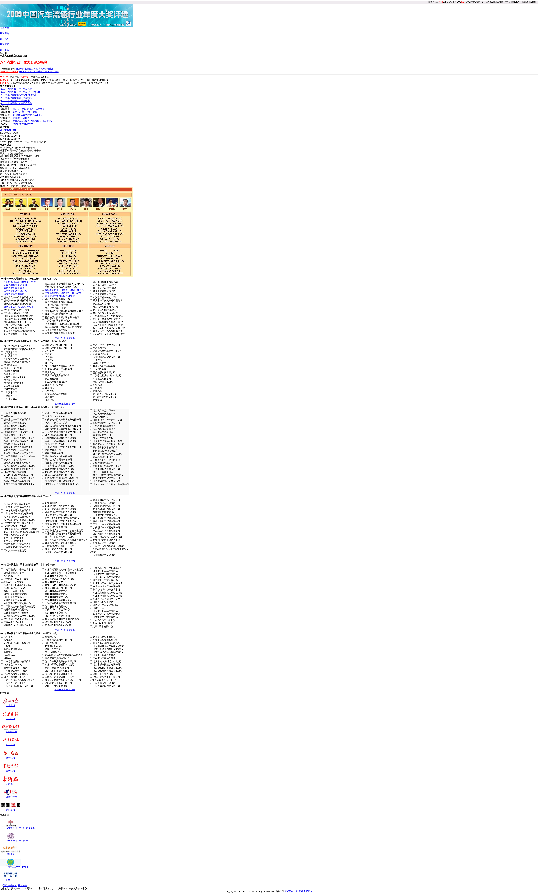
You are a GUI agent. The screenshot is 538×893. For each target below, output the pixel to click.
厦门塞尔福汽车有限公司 (105, 447)
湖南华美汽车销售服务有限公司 (19, 523)
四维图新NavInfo (53, 646)
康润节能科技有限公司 (15, 677)
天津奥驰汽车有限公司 (15, 550)
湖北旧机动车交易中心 (56, 591)
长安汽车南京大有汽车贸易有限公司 (63, 432)
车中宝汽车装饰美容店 (104, 658)
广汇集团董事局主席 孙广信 (106, 319)
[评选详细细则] (7, 68)
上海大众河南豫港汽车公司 (17, 462)
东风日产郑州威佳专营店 (16, 450)
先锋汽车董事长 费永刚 (15, 285)
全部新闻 (298, 891)
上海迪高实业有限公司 (104, 674)
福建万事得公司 (53, 450)
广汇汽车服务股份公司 (56, 382)
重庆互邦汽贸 (99, 348)
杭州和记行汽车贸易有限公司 (107, 540)
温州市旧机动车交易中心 (57, 609)
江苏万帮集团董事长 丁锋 (57, 299)
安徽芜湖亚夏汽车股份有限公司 (19, 349)
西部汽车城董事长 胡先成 (105, 313)
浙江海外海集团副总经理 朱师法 (20, 300)
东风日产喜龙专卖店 (55, 416)
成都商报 (10, 744)
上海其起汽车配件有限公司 (58, 671)
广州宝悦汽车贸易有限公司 (17, 507)
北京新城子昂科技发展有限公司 (108, 652)
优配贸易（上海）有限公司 (58, 683)
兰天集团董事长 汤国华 (104, 291)
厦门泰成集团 (10, 380)
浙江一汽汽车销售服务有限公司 (108, 475)
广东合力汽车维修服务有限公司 (60, 509)
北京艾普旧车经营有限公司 (58, 588)
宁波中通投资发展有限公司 (106, 469)
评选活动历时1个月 (22, 118)
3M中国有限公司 (53, 652)
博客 (512, 2)
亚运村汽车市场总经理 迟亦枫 (108, 331)
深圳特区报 (11, 731)
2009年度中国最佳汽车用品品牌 (16, 103)
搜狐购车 (22, 885)
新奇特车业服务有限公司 (16, 667)
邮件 (507, 2)
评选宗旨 (4, 33)
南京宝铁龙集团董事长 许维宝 (60, 296)
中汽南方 (97, 388)
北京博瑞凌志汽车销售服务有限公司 (111, 484)
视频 (489, 2)
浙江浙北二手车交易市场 (105, 580)
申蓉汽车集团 (10, 365)
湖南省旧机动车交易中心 (105, 602)
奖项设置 (4, 28)
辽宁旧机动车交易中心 (56, 582)
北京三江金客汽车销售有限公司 (19, 484)
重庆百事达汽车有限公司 (57, 375)
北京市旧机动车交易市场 (105, 611)
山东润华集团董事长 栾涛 (16, 325)
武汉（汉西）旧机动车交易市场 (60, 585)
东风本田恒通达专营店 (56, 422)
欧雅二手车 (98, 608)
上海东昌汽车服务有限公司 (58, 348)
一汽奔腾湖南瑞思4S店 (104, 426)
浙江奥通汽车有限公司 (15, 422)
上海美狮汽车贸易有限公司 (106, 533)
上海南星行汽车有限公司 (105, 515)
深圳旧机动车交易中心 (56, 606)
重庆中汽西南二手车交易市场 (107, 583)
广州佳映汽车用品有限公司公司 (19, 680)
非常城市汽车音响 (13, 649)
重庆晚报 (10, 770)
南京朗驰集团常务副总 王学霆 (108, 322)
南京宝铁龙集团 (11, 386)
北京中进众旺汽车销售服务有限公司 (62, 518)
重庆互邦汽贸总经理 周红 (16, 313)
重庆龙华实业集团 (54, 372)
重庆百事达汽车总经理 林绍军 (18, 307)
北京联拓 (49, 388)
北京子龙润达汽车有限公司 (58, 549)
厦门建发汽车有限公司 (15, 383)
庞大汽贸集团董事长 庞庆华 (59, 302)
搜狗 (534, 2)
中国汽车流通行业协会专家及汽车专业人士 (34, 121)
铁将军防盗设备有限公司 (105, 637)
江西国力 (49, 397)
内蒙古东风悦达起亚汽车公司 (107, 460)
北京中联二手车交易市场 (105, 617)
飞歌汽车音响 (52, 643)
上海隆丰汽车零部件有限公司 (59, 677)
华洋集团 (49, 360)
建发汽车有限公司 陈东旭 (105, 307)
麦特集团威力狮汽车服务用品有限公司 (64, 655)
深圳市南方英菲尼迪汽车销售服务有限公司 (66, 540)
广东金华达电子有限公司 (16, 671)
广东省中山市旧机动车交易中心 (108, 599)
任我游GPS (50, 637)
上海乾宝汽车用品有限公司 (58, 640)
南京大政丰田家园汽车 (104, 413)
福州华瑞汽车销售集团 (104, 366)
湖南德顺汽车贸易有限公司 (17, 516)
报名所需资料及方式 (23, 124)
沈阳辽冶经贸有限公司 (56, 686)
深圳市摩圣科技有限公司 (104, 680)
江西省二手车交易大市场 (105, 605)
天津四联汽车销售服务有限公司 (60, 438)
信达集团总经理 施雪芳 (104, 310)
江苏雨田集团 (10, 395)
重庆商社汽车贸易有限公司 (106, 345)
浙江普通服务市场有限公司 (106, 677)
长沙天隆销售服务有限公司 (106, 423)
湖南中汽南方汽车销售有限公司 (60, 512)
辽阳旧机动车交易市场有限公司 (19, 616)
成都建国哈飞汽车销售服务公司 (19, 469)
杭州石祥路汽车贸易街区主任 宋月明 (63, 293)
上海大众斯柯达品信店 (15, 413)
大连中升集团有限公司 (15, 377)
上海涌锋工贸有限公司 (15, 683)
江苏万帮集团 (10, 389)
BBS (518, 2)
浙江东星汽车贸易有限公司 (106, 530)
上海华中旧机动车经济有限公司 (60, 603)
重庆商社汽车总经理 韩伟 (16, 310)
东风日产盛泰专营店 (103, 438)
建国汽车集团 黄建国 (14, 294)
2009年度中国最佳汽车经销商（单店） (20, 94)
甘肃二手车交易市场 (14, 622)
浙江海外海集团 (11, 371)
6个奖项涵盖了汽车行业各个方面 (29, 115)
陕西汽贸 (49, 400)
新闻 (440, 2)
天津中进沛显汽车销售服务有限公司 (63, 524)
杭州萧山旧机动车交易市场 (17, 603)
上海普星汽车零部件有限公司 (18, 686)
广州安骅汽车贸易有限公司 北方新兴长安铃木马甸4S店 (110, 481)
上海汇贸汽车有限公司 (104, 503)
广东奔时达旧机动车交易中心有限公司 (64, 569)
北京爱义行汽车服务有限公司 (107, 667)
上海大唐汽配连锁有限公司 (106, 686)
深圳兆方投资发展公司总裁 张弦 (109, 328)
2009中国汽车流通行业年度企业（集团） (21, 92)
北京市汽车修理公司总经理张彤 (19, 331)
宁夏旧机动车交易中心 (56, 597)
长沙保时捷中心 (101, 417)
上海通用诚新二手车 (14, 572)
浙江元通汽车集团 (13, 368)
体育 (446, 2)
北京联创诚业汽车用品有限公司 (108, 649)
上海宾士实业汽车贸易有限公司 (108, 546)
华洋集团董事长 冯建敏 (104, 294)
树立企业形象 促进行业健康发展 (29, 109)
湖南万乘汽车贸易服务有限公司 (19, 465)
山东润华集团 (99, 369)
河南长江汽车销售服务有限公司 (60, 441)
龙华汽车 (97, 391)
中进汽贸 (97, 360)
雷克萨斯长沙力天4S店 (15, 526)
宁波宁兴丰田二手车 (102, 623)
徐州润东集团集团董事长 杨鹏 (60, 333)
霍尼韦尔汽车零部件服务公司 (59, 674)
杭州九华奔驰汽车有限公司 (106, 509)
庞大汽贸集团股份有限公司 (17, 346)
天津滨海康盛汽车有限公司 (17, 544)
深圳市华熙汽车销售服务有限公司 (20, 529)
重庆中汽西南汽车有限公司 (58, 369)
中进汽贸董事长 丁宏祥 (56, 305)
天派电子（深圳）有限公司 (17, 643)
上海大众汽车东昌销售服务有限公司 (63, 429)
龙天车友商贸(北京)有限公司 (107, 661)
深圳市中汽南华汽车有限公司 (59, 536)
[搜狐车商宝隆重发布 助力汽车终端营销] (35, 68)
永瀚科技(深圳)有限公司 (57, 667)
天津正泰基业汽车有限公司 (106, 506)
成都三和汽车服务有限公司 (17, 362)
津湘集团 (49, 363)
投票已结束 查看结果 (65, 338)
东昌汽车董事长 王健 (55, 308)
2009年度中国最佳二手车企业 (15, 100)
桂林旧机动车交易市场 (15, 600)
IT (468, 2)
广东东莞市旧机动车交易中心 (107, 592)
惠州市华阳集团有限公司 (105, 640)
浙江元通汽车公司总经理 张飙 (18, 297)
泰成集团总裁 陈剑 (102, 303)
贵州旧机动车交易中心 (15, 597)
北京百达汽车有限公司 (15, 541)
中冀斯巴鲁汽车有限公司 (16, 535)
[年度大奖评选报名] (9, 71)
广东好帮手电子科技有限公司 (59, 664)
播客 (495, 2)
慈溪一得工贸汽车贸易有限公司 (108, 537)
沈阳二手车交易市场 (102, 626)
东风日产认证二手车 (14, 591)
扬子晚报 (10, 757)
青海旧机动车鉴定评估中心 (58, 600)
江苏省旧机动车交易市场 (16, 612)
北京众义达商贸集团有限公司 (107, 671)
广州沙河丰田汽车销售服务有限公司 (63, 419)
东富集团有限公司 (102, 378)
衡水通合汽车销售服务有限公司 (60, 469)
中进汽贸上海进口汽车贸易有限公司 (63, 533)
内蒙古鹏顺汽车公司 (103, 463)
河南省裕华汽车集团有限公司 (107, 351)
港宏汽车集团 (10, 355)
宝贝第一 (8, 646)
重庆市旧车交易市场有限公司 (18, 619)
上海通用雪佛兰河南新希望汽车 (19, 456)
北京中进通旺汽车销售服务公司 (60, 521)
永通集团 (49, 351)
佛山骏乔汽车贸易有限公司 (106, 521)
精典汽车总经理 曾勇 (14, 288)
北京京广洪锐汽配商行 (104, 655)
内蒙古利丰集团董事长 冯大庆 (108, 325)
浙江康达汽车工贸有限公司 (17, 419)
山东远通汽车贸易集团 (56, 394)
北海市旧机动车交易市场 (57, 616)
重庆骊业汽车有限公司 (15, 444)
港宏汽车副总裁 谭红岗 (15, 291)
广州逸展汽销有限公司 (104, 543)
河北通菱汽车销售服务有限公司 (60, 472)
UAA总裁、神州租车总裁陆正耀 (109, 334)
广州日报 (10, 705)
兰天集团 (49, 357)
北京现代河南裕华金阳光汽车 (18, 453)
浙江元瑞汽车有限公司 (15, 429)
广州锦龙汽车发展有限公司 (16, 504)
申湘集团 (49, 354)
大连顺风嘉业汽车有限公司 (17, 547)
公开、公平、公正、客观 (25, 112)
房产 (478, 2)
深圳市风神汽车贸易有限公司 (59, 366)
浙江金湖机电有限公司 (15, 435)
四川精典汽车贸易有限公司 (17, 358)
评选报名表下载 (8, 130)
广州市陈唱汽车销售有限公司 (18, 513)
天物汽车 (49, 391)
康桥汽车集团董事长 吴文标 (59, 314)
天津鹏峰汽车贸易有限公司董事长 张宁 (64, 311)
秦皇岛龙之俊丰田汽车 (104, 457)
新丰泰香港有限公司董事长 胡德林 (62, 323)
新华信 (9, 880)
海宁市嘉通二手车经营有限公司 (60, 579)
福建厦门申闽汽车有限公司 (58, 462)
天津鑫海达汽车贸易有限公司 (59, 546)
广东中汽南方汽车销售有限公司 (60, 506)
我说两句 (526, 2)
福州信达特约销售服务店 (105, 450)
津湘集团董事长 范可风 (104, 297)
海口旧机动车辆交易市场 (16, 594)
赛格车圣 (8, 652)
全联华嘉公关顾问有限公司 (17, 661)
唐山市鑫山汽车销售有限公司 (107, 466)
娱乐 (454, 2)
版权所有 (288, 891)
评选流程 (4, 44)
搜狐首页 (432, 2)
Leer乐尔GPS (10, 655)
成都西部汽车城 (101, 363)
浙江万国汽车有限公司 (15, 425)
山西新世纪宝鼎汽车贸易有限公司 (62, 478)
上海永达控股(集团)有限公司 (107, 375)
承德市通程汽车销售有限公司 (59, 465)
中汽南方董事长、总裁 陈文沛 (108, 316)
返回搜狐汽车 (10, 885)
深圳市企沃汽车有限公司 (104, 394)
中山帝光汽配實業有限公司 (17, 674)
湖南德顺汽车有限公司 (104, 512)
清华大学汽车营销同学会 (18, 841)
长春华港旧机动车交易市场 (106, 589)
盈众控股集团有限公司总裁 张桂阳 (62, 317)
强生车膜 (8, 637)
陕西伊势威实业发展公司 (16, 472)
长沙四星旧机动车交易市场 (17, 585)
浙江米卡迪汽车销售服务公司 (18, 432)
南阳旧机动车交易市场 (56, 594)
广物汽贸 (97, 385)
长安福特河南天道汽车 (15, 459)
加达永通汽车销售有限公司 (58, 435)
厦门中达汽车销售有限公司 (58, 456)
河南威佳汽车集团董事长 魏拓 (18, 319)
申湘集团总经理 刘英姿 (104, 288)
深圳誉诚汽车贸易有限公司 (106, 518)
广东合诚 (97, 400)
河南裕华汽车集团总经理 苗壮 (18, 316)
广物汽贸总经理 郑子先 (15, 328)
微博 (501, 2)
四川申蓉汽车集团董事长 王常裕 (20, 282)
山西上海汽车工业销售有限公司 (19, 478)
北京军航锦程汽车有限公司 (106, 500)
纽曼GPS (8, 658)
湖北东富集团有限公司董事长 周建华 (63, 327)
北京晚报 (10, 718)
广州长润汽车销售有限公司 (58, 413)
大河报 (9, 783)
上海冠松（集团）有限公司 (58, 345)
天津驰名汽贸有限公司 (104, 555)
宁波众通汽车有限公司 (56, 527)
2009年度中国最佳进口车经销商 (16, 97)
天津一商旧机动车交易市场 (106, 577)
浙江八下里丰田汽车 (103, 472)
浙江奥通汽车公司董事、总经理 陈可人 (64, 290)
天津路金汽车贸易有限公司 (106, 524)
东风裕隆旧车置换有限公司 (106, 586)
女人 (484, 2)
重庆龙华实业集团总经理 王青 (18, 303)
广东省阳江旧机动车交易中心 (107, 595)
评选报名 (4, 50)
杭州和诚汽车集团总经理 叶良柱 (61, 286)
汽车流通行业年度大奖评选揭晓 (23, 62)
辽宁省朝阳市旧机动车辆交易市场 (62, 619)
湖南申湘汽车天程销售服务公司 (108, 420)
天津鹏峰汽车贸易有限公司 (106, 357)
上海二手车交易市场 (13, 582)
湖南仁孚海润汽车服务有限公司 (19, 520)
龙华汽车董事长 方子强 (15, 334)
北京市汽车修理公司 (55, 385)
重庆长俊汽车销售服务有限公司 (19, 447)
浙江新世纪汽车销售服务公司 (18, 441)
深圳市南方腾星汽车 (103, 432)
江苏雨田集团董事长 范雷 (105, 282)
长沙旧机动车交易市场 (15, 588)
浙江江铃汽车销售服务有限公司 (19, 438)
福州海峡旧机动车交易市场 (58, 622)
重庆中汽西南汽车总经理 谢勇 (108, 300)
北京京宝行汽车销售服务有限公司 (62, 543)
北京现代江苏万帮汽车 (104, 410)
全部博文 (307, 891)
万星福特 (8, 416)
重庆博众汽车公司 (102, 435)
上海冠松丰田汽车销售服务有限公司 (63, 447)
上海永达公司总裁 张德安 (57, 320)
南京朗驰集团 (52, 378)
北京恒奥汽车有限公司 (15, 538)
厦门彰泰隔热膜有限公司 (57, 658)
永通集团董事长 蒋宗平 (104, 285)
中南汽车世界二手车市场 (16, 579)
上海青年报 (11, 796)
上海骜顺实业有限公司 (104, 683)
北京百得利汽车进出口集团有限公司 (22, 532)
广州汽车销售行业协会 (17, 867)
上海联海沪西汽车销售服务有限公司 (63, 425)
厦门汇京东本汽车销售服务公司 (108, 444)
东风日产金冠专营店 (55, 444)
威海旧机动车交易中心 (56, 612)
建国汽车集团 (10, 352)
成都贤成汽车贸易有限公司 (58, 475)
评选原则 (4, 39)
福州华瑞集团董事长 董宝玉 (17, 322)
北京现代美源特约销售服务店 (107, 441)
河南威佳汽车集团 (102, 354)
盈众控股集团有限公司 (104, 372)
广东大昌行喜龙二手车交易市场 (60, 572)
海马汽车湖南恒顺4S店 (104, 429)
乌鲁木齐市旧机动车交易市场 (18, 625)
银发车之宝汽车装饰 (14, 664)
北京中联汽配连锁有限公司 (106, 664)
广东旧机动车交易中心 (56, 575)
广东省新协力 (10, 398)
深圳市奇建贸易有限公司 (104, 397)
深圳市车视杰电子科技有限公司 (60, 661)
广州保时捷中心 (53, 503)
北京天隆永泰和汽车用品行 (106, 643)
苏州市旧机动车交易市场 (105, 571)
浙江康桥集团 (10, 374)
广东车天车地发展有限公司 (17, 510)
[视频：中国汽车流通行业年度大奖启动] (39, 71)
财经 (463, 2)
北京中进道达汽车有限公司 (58, 515)
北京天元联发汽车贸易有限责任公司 (63, 680)
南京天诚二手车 (11, 575)
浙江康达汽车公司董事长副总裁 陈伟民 (64, 283)
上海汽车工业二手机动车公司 (107, 568)
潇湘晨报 (10, 809)
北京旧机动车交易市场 (103, 620)
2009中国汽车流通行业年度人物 (16, 89)
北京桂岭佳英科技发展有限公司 (108, 646)
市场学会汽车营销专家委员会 (20, 828)
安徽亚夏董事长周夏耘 (56, 330)
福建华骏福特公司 (54, 453)
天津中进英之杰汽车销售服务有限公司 (64, 530)
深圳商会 (10, 854)
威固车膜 (8, 640)
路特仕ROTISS (52, 649)
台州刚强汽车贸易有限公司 (106, 527)
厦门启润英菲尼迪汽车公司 (58, 459)
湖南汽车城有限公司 (103, 382)
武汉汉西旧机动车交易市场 (58, 625)
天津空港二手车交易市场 (105, 574)
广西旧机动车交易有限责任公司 (19, 606)
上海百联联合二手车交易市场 (18, 569)
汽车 (472, 2)
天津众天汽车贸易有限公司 (58, 552)
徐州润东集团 (10, 392)
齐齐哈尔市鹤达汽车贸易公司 (18, 475)
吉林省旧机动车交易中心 (16, 609)
